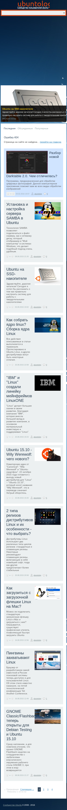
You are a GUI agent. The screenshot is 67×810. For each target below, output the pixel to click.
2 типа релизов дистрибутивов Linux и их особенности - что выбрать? (19, 522)
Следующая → (27, 789)
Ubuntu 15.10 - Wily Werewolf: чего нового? (19, 454)
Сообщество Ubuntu (12, 805)
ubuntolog (38, 194)
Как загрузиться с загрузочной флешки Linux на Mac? (18, 597)
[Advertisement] (33, 51)
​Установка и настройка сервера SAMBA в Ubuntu (17, 213)
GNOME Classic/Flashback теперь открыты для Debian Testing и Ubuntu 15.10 (21, 725)
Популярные (41, 128)
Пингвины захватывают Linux (18, 657)
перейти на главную (50, 142)
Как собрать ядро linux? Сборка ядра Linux (17, 327)
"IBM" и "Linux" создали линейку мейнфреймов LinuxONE (19, 389)
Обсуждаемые (25, 128)
